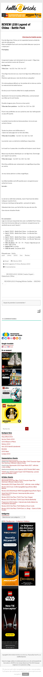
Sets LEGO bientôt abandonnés (11, 446)
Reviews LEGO (25, 264)
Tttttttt (4, 472)
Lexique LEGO (6, 454)
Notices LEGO (6, 444)
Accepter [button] (25, 674)
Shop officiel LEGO (7, 437)
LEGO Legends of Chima (12, 264)
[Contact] (20, 338)
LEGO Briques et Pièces (9, 441)
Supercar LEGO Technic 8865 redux (29, 469)
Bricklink (4, 449)
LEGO (15, 255)
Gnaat (7, 261)
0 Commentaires (10, 267)
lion (21, 255)
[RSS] (17, 338)
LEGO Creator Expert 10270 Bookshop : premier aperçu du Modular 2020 (20, 472)
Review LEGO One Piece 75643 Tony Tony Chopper (17, 497)
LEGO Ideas (5, 451)
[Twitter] (5, 338)
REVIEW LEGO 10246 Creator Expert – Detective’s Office (18, 275)
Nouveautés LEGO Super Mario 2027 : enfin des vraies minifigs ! (20, 466)
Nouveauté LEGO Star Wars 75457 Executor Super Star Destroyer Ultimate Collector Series (21, 462)
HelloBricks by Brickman (21, 655)
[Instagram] (8, 338)
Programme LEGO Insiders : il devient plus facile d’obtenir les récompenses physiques (20, 502)
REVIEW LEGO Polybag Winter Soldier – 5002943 (21, 282)
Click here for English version (31, 37)
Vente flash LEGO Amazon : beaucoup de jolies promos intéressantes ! (18, 494)
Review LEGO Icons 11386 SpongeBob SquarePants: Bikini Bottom (19, 487)
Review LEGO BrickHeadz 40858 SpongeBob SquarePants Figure (21, 491)
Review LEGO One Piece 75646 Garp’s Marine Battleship (19, 499)
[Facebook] (3, 338)
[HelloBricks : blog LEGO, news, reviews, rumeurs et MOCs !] (21, 4)
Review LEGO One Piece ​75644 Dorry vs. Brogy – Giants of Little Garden (21, 509)
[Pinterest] (14, 338)
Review (27, 255)
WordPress (37, 655)
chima (9, 255)
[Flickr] (11, 338)
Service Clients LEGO (8, 439)
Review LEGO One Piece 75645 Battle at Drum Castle (18, 506)
